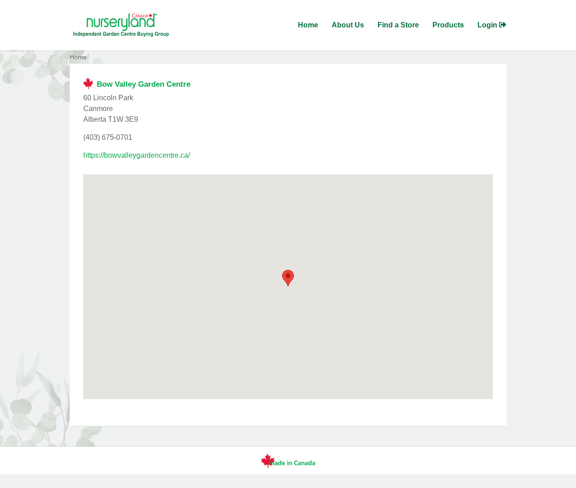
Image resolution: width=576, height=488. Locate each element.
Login (488, 25)
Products (448, 25)
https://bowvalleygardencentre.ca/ (136, 155)
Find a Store (398, 25)
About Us (348, 25)
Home (308, 25)
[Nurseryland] (119, 25)
